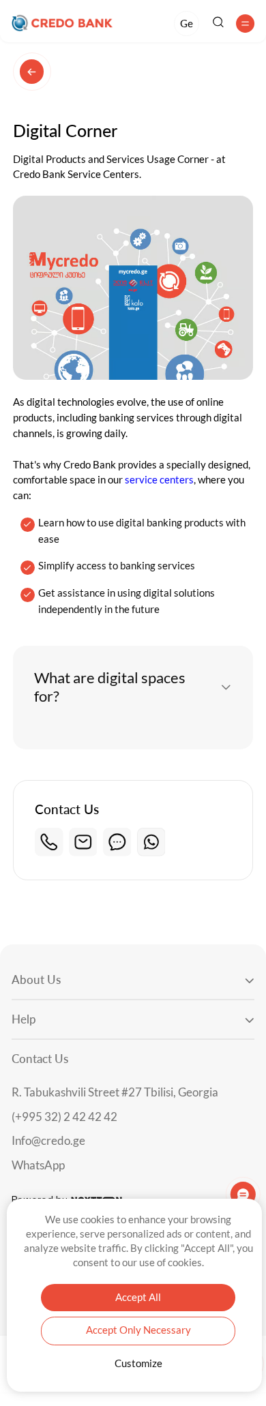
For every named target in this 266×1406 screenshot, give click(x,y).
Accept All (138, 1297)
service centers (159, 479)
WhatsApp (38, 1165)
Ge (186, 23)
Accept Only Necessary (138, 1330)
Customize (138, 1363)
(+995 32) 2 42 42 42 (64, 1117)
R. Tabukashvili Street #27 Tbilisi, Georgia (115, 1092)
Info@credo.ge (48, 1141)
